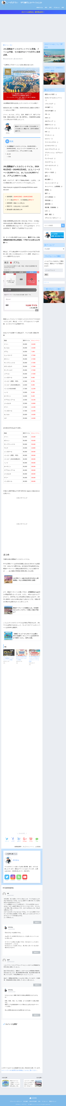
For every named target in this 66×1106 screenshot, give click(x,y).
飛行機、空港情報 (51, 207)
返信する (37, 922)
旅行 (47, 193)
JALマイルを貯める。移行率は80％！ (33, 12)
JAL (24, 846)
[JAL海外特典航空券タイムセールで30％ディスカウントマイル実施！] (34, 652)
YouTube (25, 880)
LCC (47, 211)
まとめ (9, 154)
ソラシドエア (50, 104)
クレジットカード (51, 183)
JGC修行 (49, 107)
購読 (46, 274)
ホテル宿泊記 (50, 197)
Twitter (6, 880)
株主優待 (48, 179)
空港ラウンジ (50, 124)
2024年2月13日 (11, 991)
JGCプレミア (50, 121)
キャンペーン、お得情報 (33, 846)
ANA (47, 118)
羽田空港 (48, 200)
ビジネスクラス (51, 145)
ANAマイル (39, 7)
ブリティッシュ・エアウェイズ (54, 154)
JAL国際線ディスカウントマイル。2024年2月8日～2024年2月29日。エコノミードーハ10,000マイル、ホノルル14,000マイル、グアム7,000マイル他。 (22, 149)
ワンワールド (50, 158)
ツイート (46, 282)
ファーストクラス (51, 142)
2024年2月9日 (11, 929)
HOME (34, 1098)
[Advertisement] (33, 28)
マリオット (57, 7)
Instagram (13, 880)
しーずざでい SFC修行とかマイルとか (24, 2)
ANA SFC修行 (50, 111)
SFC (50, 7)
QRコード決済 (50, 172)
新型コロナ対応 (51, 94)
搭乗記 (48, 190)
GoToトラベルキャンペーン (53, 99)
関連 (9, 156)
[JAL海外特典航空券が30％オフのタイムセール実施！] (21, 652)
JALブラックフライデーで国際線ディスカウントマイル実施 (8, 658)
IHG (63, 7)
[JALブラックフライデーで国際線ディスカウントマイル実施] (8, 652)
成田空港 (48, 204)
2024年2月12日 (10, 961)
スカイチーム (50, 162)
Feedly (18, 880)
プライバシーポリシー (52, 218)
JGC (46, 7)
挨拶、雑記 (49, 214)
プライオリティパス (52, 128)
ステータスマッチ (51, 165)
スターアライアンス (52, 149)
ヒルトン (49, 138)
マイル (48, 169)
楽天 (47, 176)
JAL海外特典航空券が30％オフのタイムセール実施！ (21, 658)
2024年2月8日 (10, 895)
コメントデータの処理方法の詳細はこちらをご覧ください (19, 1070)
